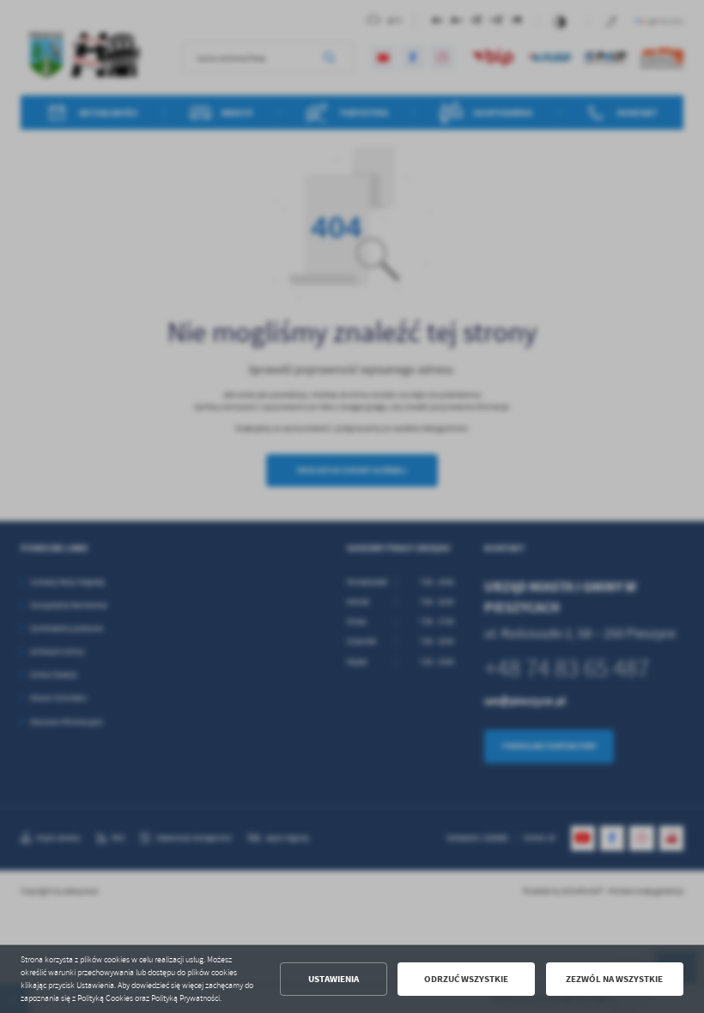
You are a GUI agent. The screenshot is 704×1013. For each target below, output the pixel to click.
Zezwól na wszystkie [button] (614, 979)
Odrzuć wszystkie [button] (466, 979)
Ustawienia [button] (333, 979)
